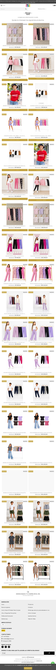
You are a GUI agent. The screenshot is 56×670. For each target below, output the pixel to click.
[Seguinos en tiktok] (9, 647)
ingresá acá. (39, 660)
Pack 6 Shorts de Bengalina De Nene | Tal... (41, 522)
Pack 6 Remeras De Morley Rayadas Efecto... (41, 492)
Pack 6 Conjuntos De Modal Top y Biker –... (41, 135)
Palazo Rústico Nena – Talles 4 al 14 (15, 256)
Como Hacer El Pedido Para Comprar (10, 610)
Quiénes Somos (32, 616)
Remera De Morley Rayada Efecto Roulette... (14, 492)
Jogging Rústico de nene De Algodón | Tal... (15, 402)
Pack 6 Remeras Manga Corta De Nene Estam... (41, 165)
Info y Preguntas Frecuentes (8, 613)
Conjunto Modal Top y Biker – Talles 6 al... (15, 135)
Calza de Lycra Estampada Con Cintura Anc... (41, 74)
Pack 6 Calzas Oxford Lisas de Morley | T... (41, 313)
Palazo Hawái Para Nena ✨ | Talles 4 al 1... (14, 342)
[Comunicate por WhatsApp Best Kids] (53, 663)
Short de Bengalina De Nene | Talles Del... (14, 522)
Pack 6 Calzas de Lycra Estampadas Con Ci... (15, 194)
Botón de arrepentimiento (28, 662)
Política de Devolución (7, 616)
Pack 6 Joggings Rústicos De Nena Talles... (41, 372)
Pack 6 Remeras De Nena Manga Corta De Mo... (41, 225)
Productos (30, 604)
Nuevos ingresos (5, 607)
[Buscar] (25, 9)
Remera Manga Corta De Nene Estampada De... (14, 105)
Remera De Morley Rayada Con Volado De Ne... (15, 462)
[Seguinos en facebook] (6, 647)
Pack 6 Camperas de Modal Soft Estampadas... (41, 195)
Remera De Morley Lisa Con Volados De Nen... (14, 432)
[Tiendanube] (28, 657)
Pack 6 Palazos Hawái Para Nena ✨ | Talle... (41, 342)
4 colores (15, 73)
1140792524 (6, 636)
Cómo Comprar (32, 613)
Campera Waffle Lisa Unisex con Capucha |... (41, 105)
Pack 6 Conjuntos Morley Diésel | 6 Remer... (41, 552)
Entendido (28, 668)
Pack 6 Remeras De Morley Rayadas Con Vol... (41, 462)
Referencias (4, 619)
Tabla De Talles (32, 619)
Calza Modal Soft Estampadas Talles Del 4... (41, 45)
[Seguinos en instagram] (2, 647)
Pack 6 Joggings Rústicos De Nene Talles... (41, 402)
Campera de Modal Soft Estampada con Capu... (15, 75)
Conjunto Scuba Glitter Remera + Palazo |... (15, 283)
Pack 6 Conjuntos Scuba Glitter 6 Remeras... (41, 283)
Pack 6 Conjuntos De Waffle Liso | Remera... (41, 582)
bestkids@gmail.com (8, 638)
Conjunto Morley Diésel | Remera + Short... (15, 552)
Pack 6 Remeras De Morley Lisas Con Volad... (41, 432)
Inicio (2, 604)
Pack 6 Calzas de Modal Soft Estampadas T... (14, 225)
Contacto (30, 607)
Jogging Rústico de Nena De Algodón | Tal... (15, 372)
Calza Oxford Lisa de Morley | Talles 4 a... (14, 313)
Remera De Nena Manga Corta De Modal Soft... (15, 45)
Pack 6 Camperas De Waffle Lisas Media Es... (15, 165)
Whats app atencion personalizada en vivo (38, 610)
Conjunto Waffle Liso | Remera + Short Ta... (15, 582)
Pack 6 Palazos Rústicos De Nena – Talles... (41, 256)
